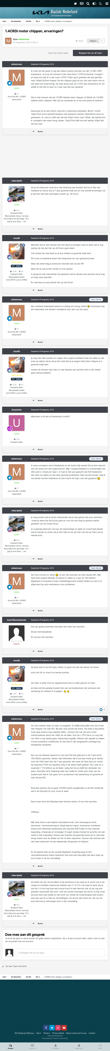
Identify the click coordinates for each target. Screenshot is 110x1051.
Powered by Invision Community (55, 1038)
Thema (46, 1033)
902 (18, 210)
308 (18, 439)
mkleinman (16, 64)
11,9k (14, 271)
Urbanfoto (17, 409)
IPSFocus (30, 1033)
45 (21, 271)
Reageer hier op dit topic (90, 53)
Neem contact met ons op (76, 1033)
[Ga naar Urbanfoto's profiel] (16, 423)
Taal (38, 1033)
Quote (40, 131)
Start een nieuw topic (58, 53)
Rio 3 (35, 42)
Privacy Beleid (58, 1033)
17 (17, 94)
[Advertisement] (35, 158)
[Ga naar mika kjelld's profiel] (16, 194)
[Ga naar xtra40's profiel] (16, 251)
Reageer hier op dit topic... (33, 952)
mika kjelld (16, 180)
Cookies (92, 1033)
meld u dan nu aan (96, 938)
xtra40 (16, 238)
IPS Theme (19, 1033)
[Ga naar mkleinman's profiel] (8, 41)
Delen (80, 41)
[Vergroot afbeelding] (88, 306)
